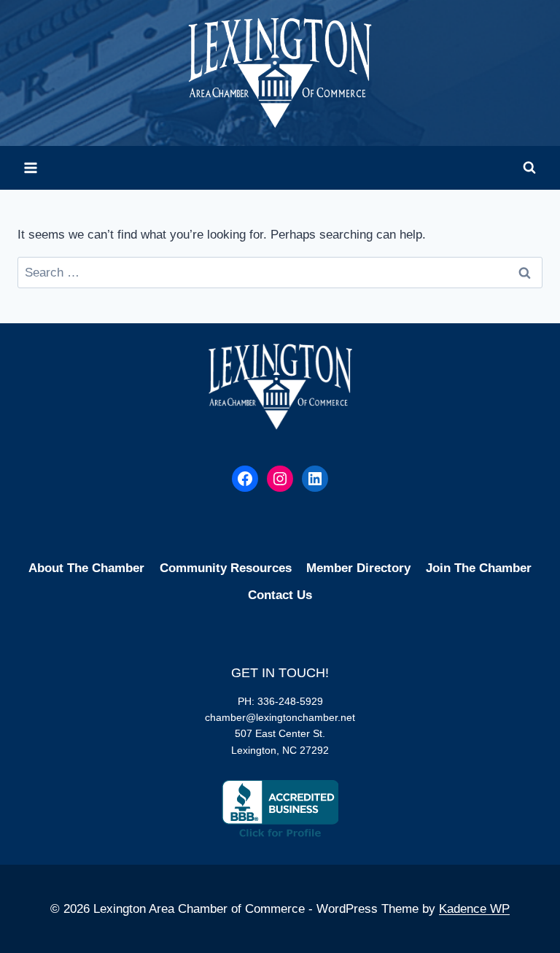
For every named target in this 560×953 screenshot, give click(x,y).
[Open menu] (31, 167)
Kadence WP (474, 909)
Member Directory (358, 568)
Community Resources (226, 568)
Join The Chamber (479, 568)
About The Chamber (86, 568)
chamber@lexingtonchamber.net (280, 717)
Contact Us (280, 595)
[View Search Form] (529, 168)
